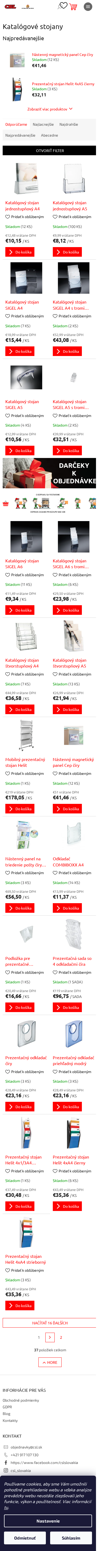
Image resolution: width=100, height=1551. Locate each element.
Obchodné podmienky (21, 1400)
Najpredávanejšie (20, 135)
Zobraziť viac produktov (47, 109)
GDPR (7, 1407)
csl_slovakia (21, 1470)
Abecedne (49, 135)
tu (6, 1507)
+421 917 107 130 (24, 1454)
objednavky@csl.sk (26, 1447)
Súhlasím (71, 1537)
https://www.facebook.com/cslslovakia (44, 1462)
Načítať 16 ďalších (50, 1322)
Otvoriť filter (50, 150)
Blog (6, 1413)
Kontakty (10, 1420)
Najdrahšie (68, 124)
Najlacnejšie (43, 124)
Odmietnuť (25, 1537)
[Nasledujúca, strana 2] (50, 1337)
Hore (52, 1362)
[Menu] (88, 6)
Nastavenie (48, 1520)
